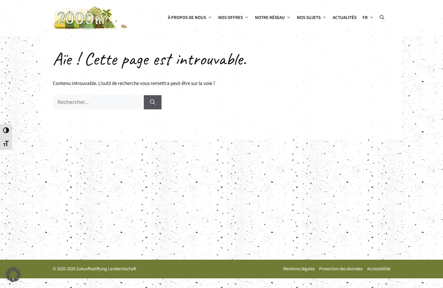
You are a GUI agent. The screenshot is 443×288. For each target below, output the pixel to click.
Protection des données (341, 269)
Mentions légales (299, 269)
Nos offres (230, 17)
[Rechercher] (153, 102)
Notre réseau (270, 17)
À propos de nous (187, 17)
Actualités (345, 17)
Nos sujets (309, 17)
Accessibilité (378, 269)
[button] (382, 18)
